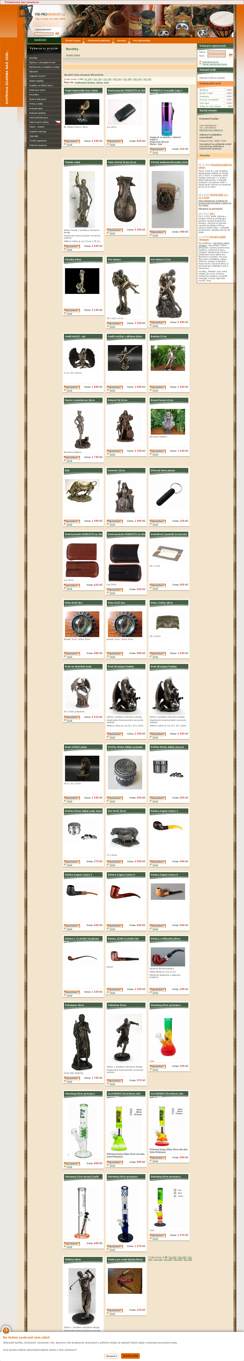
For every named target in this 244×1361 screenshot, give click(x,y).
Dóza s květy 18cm (162, 603)
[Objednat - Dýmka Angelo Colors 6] (115, 927)
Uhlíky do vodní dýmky (210, 106)
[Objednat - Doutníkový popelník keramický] (158, 586)
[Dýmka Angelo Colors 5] (83, 897)
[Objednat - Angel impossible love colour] (72, 142)
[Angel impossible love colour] (83, 124)
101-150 (97, 79)
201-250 (117, 79)
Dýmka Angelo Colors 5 (78, 875)
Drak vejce (204, 103)
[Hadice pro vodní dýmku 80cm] (126, 1293)
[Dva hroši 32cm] (126, 852)
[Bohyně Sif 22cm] (126, 442)
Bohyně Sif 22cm (117, 400)
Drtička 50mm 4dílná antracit (167, 747)
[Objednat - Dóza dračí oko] (72, 655)
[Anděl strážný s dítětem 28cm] (126, 370)
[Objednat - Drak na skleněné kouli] (72, 718)
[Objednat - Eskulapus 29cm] (72, 1079)
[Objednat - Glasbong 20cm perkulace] (158, 1068)
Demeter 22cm (116, 470)
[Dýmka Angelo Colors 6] (126, 900)
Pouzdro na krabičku (209, 100)
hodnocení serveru (85, 82)
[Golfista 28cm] (83, 1324)
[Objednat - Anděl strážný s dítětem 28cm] (115, 388)
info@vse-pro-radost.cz (211, 130)
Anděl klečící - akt (75, 336)
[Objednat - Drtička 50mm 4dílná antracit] (158, 799)
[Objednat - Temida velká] (72, 248)
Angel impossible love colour (81, 90)
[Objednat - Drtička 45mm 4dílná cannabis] (115, 799)
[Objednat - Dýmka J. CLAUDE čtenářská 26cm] (72, 993)
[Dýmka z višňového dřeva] (169, 966)
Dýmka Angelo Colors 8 (164, 875)
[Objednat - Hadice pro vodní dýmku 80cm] (115, 1312)
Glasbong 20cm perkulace (166, 1005)
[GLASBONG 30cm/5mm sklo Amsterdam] (126, 1151)
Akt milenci (114, 259)
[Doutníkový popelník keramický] (169, 563)
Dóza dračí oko (73, 603)
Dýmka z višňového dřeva (166, 938)
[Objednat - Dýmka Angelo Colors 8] (158, 927)
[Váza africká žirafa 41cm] (126, 225)
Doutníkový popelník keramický (169, 534)
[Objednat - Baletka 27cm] (158, 388)
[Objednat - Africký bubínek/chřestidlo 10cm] (158, 233)
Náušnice (204, 90)
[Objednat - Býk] (72, 522)
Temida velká (72, 162)
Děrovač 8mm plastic (163, 470)
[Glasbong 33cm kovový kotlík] (83, 1239)
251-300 (127, 79)
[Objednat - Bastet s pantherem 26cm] (72, 459)
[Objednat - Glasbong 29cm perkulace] (72, 1165)
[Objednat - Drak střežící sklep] (72, 799)
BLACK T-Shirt (206, 93)
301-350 (137, 79)
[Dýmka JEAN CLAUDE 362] (126, 964)
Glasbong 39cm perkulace (123, 1176)
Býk (67, 470)
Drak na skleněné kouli (78, 666)
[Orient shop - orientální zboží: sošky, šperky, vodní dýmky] (46, 12)
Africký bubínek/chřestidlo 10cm (169, 162)
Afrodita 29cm (73, 259)
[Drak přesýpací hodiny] (126, 714)
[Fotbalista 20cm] (126, 1064)
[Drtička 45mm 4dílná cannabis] (126, 788)
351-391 (147, 79)
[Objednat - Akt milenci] (115, 325)
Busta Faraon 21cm (162, 400)
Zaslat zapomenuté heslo (214, 64)
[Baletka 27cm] (169, 370)
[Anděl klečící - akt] (83, 370)
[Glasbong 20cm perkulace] (169, 1058)
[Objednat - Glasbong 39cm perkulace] (115, 1248)
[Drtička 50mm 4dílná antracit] (169, 777)
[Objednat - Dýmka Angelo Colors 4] (158, 863)
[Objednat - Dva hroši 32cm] (115, 863)
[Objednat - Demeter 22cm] (115, 522)
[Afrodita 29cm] (83, 293)
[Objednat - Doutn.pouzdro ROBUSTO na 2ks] (115, 142)
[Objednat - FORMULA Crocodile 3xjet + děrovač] (158, 150)
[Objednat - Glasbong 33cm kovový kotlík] (72, 1245)
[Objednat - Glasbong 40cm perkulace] (158, 1237)
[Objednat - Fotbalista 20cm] (115, 1082)
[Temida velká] (83, 227)
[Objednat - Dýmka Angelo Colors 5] (72, 927)
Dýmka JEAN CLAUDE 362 (123, 938)
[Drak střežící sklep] (83, 780)
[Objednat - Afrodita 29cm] (72, 311)
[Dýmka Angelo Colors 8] (169, 899)
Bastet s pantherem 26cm (80, 400)
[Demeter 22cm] (126, 512)
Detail (69, 144)
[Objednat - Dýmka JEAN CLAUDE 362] (115, 991)
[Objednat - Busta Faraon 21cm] (158, 452)
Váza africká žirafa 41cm (122, 162)
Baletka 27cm (159, 336)
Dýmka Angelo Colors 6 (121, 875)
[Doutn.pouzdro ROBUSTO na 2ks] (126, 124)
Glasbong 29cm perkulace (80, 1093)
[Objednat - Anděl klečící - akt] (72, 388)
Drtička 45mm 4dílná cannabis (125, 747)
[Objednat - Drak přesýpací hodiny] (115, 735)
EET (212, 213)
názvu (99, 82)
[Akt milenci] (126, 315)
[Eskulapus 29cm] (83, 1070)
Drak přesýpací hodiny (121, 666)
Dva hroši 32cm (117, 811)
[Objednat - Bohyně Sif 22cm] (115, 452)
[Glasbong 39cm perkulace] (126, 1242)
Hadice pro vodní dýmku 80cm (125, 1259)
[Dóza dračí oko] (83, 636)
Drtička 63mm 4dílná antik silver (83, 811)
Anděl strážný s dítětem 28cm (125, 336)
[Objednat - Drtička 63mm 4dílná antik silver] (72, 863)
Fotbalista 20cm (117, 1005)
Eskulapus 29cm (74, 1005)
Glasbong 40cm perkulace (166, 1176)
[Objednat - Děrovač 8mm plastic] (158, 522)
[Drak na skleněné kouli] (83, 709)
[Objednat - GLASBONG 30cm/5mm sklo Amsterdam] (115, 1163)
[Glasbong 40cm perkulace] (169, 1227)
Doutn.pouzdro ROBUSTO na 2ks (126, 90)
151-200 (107, 79)
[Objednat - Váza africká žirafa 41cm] (115, 231)
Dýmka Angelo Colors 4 (164, 811)
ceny (106, 82)
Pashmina (204, 96)
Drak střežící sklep (76, 747)
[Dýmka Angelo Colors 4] (169, 832)
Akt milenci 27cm (161, 259)
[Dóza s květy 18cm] (169, 633)
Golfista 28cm (73, 1259)
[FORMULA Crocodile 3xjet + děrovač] (169, 135)
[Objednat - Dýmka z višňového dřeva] (158, 991)
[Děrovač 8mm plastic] (169, 509)
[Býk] (83, 503)
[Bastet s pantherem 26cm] (83, 449)
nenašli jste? (40, 39)
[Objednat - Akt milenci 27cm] (158, 324)
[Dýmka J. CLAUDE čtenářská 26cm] (83, 965)
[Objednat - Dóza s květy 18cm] (158, 655)
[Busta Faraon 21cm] (169, 434)
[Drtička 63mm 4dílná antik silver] (83, 841)
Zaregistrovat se (210, 62)
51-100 (88, 79)
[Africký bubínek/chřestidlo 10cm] (169, 227)
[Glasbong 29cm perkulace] (83, 1159)
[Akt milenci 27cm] (169, 318)
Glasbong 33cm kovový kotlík (82, 1176)
